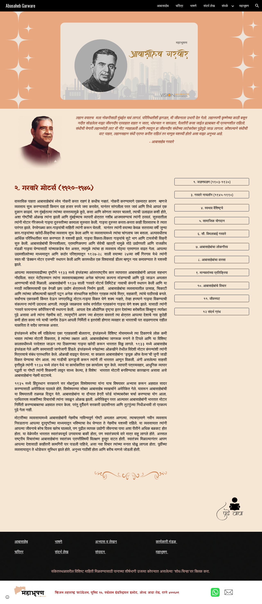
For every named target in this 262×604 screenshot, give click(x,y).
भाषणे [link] (193, 5)
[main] (161, 131)
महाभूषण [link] (244, 5)
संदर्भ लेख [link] (209, 5)
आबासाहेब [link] (163, 5)
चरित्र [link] (179, 5)
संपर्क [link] (225, 5)
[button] (257, 6)
